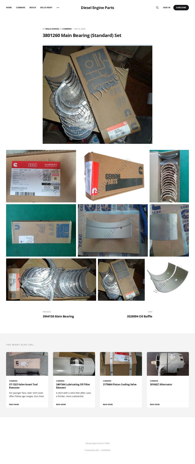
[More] (58, 7)
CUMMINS (67, 29)
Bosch (33, 7)
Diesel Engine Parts (97, 7)
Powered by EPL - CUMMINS (97, 450)
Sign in (166, 7)
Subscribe (181, 7)
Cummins (20, 7)
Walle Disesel (52, 29)
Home (9, 7)
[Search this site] (157, 7)
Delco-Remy (46, 7)
